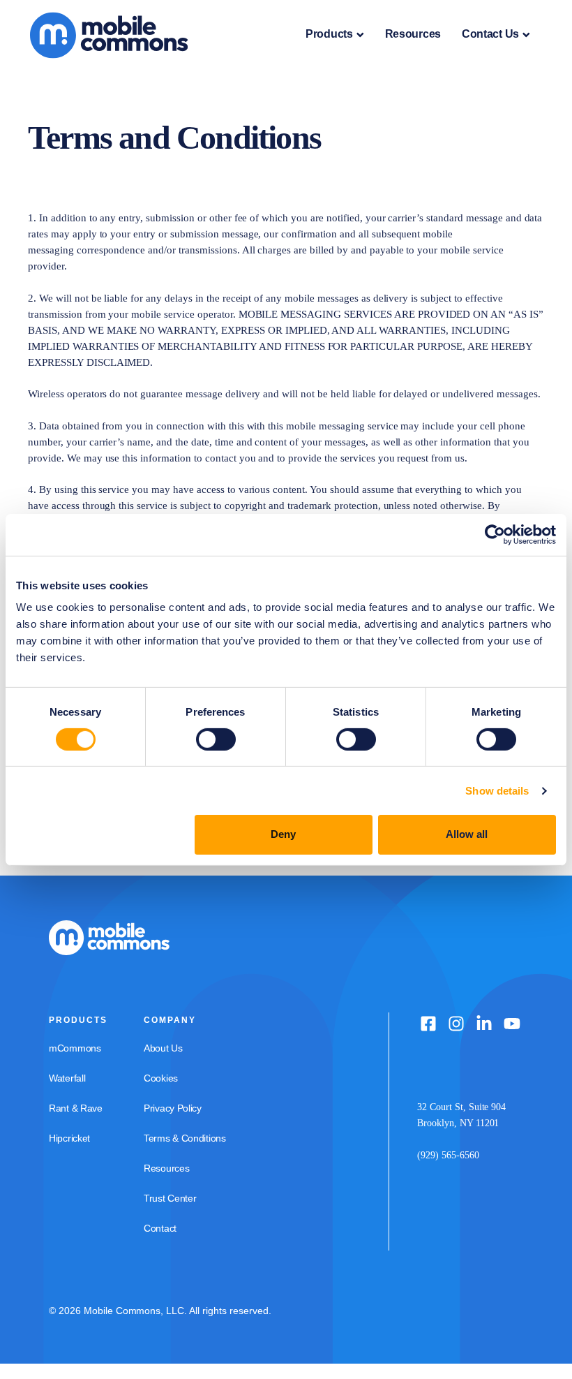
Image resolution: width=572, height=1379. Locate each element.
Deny (283, 834)
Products (329, 34)
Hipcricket (69, 1138)
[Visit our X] (456, 1023)
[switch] (216, 739)
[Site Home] (121, 34)
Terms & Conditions (185, 1138)
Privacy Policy (173, 1108)
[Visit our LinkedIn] (484, 1023)
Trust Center (170, 1198)
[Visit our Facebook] (428, 1023)
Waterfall (67, 1078)
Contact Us (490, 34)
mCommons (75, 1048)
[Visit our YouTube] (512, 1023)
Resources (413, 34)
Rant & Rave (76, 1108)
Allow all (467, 834)
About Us (163, 1048)
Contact (160, 1228)
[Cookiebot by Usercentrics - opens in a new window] (495, 534)
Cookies (161, 1078)
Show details (497, 791)
